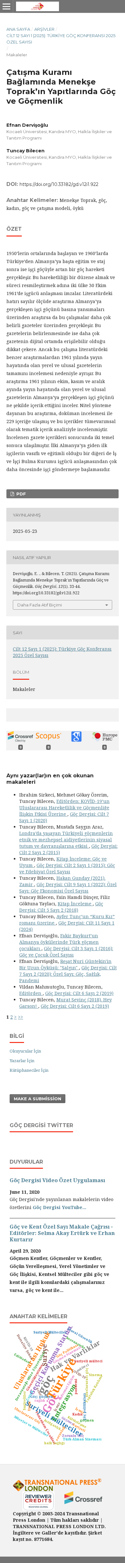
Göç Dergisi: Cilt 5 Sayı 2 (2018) (61, 907)
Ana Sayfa (18, 29)
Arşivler (44, 29)
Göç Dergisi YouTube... (59, 1207)
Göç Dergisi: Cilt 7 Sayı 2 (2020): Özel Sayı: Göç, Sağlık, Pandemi (68, 974)
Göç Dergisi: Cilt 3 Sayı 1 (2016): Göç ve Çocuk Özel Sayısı (66, 951)
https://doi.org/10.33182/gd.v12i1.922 (59, 184)
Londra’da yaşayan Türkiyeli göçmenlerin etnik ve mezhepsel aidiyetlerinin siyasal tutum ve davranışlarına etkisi (66, 839)
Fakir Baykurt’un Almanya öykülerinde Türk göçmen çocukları (59, 942)
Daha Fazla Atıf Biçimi (39, 604)
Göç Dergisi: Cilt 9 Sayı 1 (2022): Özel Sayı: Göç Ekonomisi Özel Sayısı (68, 887)
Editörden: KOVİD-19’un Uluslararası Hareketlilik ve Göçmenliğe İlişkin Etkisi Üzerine (64, 807)
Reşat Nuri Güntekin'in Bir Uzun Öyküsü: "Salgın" (65, 964)
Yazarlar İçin (22, 1060)
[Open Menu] (6, 6)
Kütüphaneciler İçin (29, 1070)
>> (20, 1017)
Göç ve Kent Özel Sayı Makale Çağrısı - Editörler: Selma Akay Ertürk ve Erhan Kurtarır (62, 1233)
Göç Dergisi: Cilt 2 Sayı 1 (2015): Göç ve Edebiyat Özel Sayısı (67, 868)
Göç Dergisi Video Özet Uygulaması (57, 1180)
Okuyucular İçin (25, 1051)
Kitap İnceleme (75, 904)
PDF (20, 493)
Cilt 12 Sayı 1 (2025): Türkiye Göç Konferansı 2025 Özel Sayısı (60, 38)
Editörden (31, 993)
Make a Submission (37, 1098)
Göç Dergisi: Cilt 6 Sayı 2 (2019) (79, 993)
